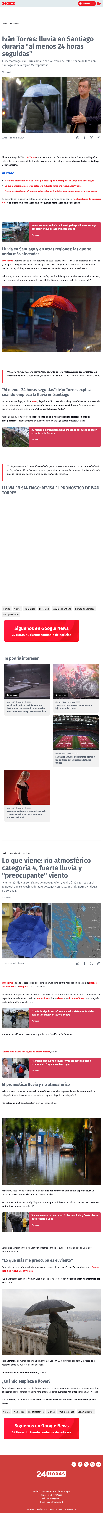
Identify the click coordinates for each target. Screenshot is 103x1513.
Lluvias (6, 608)
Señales (87, 3)
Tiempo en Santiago (84, 608)
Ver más (35, 235)
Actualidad (15, 853)
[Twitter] (91, 137)
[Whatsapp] (77, 137)
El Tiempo (14, 23)
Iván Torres (30, 608)
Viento (17, 608)
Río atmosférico (36, 1411)
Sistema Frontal (85, 1411)
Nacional (27, 853)
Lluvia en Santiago (62, 608)
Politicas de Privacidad (51, 1502)
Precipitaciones (11, 614)
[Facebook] (84, 137)
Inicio (4, 23)
